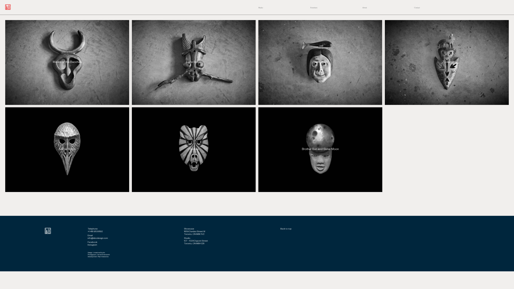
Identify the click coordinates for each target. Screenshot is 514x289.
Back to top (286, 229)
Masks (260, 7)
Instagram (92, 245)
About (364, 7)
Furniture (313, 7)
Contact (417, 7)
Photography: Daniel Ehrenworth (99, 255)
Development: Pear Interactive (98, 257)
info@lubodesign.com (98, 238)
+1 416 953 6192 (95, 232)
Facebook (92, 242)
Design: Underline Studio (96, 253)
